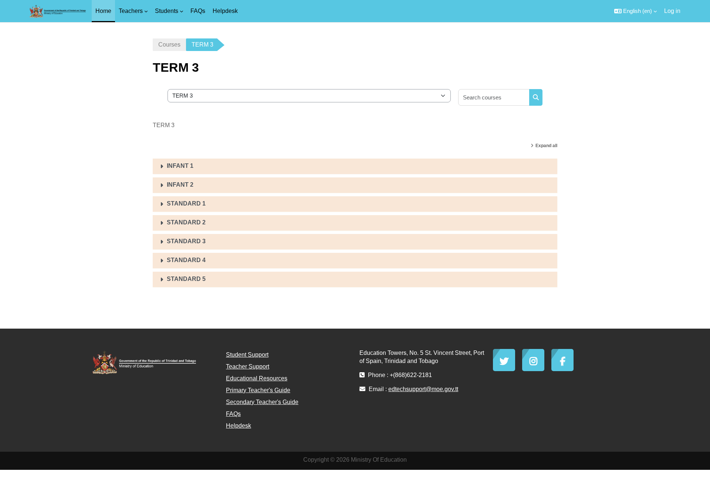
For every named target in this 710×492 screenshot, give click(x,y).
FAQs (233, 414)
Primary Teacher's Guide (258, 390)
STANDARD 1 (186, 203)
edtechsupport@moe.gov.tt (423, 389)
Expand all (546, 145)
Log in (672, 11)
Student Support (247, 355)
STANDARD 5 (186, 279)
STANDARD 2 (186, 222)
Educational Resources (256, 378)
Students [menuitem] (166, 11)
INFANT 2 (180, 184)
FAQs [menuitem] (197, 11)
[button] (635, 11)
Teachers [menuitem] (131, 11)
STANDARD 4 (186, 260)
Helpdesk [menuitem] (225, 11)
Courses (169, 44)
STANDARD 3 (186, 241)
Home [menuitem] (103, 11)
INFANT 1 (180, 166)
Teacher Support (247, 366)
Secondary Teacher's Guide (262, 402)
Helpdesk (238, 426)
